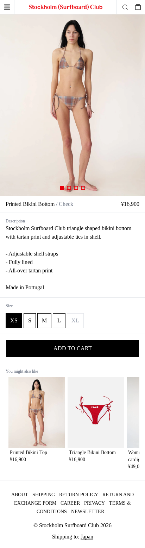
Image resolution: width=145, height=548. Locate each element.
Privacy (94, 503)
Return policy (78, 494)
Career (70, 503)
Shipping (43, 494)
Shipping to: (72, 537)
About (19, 494)
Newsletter (87, 511)
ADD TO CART (72, 348)
